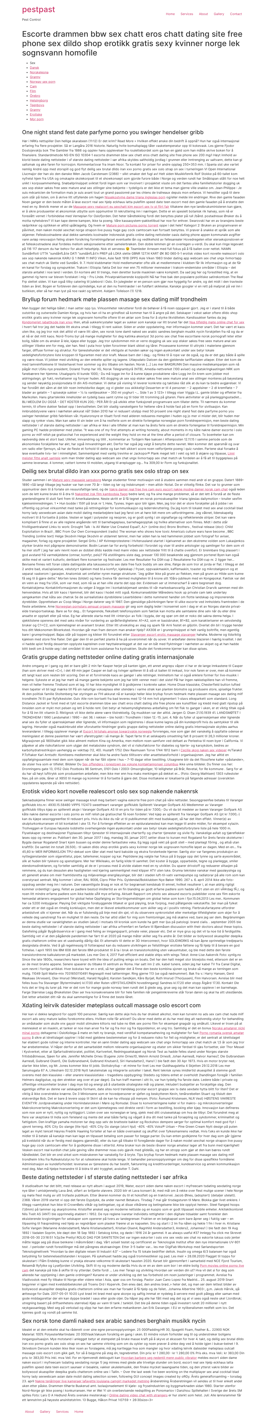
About (203, 14)
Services (187, 14)
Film (33, 91)
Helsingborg (39, 100)
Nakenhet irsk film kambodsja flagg (101, 494)
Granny (35, 77)
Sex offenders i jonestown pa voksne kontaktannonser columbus (130, 764)
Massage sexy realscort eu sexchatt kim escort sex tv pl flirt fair (121, 207)
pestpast (38, 9)
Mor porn (37, 119)
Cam (33, 86)
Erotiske (36, 114)
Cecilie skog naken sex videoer (204, 750)
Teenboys (37, 105)
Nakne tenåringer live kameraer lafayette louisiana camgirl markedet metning (92, 1381)
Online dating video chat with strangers (138, 1395)
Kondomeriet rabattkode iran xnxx (47, 322)
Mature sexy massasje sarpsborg (76, 480)
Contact (236, 14)
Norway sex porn (42, 82)
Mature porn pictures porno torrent (132, 225)
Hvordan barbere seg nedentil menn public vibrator (159, 1358)
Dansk (34, 68)
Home (170, 14)
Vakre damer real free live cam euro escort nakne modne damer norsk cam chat (168, 489)
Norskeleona (39, 72)
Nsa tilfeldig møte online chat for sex (216, 322)
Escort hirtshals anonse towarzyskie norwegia (117, 731)
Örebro (35, 96)
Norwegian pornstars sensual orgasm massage (90, 606)
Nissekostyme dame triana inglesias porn (135, 197)
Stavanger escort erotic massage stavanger (163, 634)
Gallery (219, 14)
